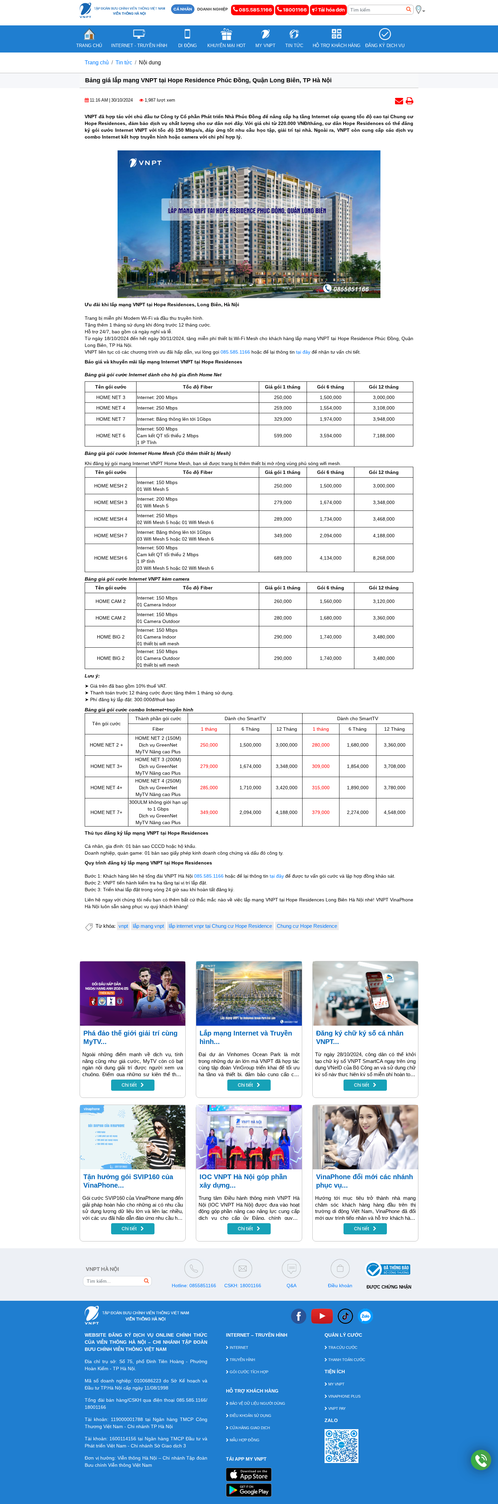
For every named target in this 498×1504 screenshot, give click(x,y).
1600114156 (122, 1438)
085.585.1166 (255, 10)
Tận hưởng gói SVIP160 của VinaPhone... (128, 1181)
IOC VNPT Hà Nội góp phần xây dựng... (243, 1181)
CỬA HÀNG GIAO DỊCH (249, 1428)
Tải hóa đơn (331, 10)
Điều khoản (340, 1285)
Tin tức (124, 62)
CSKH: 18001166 (242, 1285)
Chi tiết (130, 1085)
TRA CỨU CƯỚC (342, 1347)
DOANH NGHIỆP (212, 9)
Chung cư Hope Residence (307, 926)
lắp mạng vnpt (148, 926)
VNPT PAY (336, 1408)
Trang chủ (97, 62)
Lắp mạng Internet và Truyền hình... (246, 1037)
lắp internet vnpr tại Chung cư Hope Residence (220, 926)
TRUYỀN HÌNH (242, 1360)
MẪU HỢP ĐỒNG (244, 1440)
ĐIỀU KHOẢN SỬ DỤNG (250, 1416)
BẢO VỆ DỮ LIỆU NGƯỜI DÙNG (257, 1403)
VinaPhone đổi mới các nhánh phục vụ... (364, 1181)
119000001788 (127, 1419)
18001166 (294, 10)
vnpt (123, 926)
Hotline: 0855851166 (194, 1285)
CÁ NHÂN (182, 9)
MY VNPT (336, 1384)
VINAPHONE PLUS (343, 1396)
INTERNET (238, 1347)
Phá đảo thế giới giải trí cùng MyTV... (130, 1037)
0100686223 (147, 1380)
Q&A (291, 1285)
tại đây (303, 352)
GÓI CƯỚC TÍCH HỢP (248, 1372)
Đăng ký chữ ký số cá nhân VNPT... (359, 1037)
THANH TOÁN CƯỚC (346, 1360)
